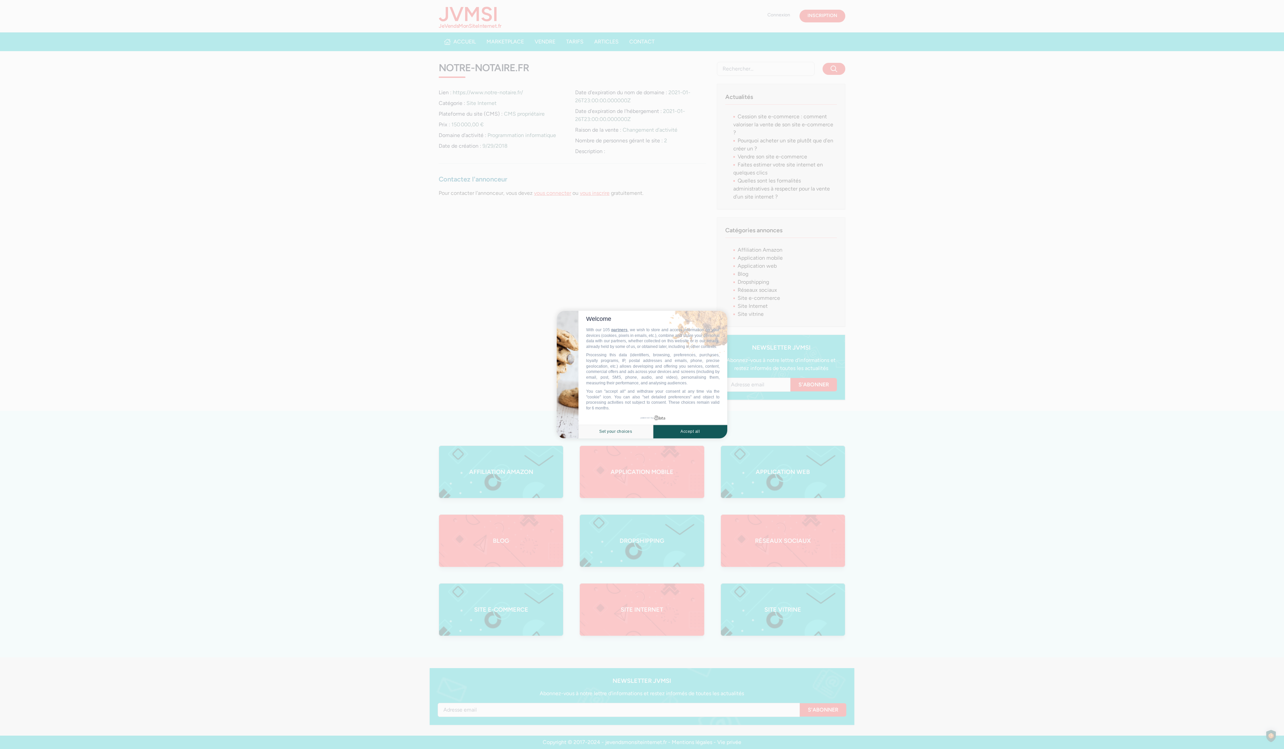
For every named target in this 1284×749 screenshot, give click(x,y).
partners (619, 330)
